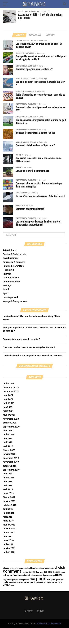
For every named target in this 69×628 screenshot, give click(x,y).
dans (50, 572)
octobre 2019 (9, 466)
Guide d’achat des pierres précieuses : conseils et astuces (32, 355)
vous (12, 585)
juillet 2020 (8, 434)
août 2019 (8, 473)
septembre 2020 (11, 426)
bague (22, 568)
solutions (39, 582)
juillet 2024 (8, 383)
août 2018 (8, 509)
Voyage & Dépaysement (15, 301)
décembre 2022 (11, 391)
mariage (51, 575)
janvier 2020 (9, 454)
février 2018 (9, 524)
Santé (6, 289)
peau (21, 580)
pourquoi (50, 579)
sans (26, 582)
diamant (56, 572)
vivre (60, 582)
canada (41, 568)
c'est (36, 568)
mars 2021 (8, 411)
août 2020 (8, 430)
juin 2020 (7, 438)
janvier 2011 (9, 548)
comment (12, 571)
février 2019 (9, 497)
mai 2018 (7, 517)
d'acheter (39, 572)
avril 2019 (8, 489)
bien (32, 568)
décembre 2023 (11, 387)
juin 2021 (7, 407)
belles (27, 568)
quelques (12, 582)
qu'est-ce (59, 580)
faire (15, 575)
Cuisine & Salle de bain (14, 254)
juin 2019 (7, 481)
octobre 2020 (9, 422)
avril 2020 (8, 446)
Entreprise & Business (14, 262)
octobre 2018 (9, 505)
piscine (26, 580)
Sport (6, 293)
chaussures (49, 568)
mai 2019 (7, 485)
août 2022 (8, 395)
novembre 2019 (11, 462)
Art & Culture (9, 250)
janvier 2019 (9, 501)
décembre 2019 (11, 458)
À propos (29, 611)
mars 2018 (8, 520)
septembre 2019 (11, 469)
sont (46, 582)
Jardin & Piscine (11, 277)
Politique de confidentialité (49, 623)
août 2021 (8, 399)
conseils (25, 572)
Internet (7, 273)
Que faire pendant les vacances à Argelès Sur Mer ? (29, 347)
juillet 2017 (8, 532)
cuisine (32, 572)
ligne (45, 575)
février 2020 (9, 450)
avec (16, 568)
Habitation (8, 269)
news (58, 575)
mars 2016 (8, 540)
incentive (28, 575)
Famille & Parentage (13, 266)
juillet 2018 (8, 513)
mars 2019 (8, 493)
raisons (20, 582)
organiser (7, 579)
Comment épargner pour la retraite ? (21, 339)
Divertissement (10, 258)
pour (40, 578)
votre (6, 585)
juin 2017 (7, 536)
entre (63, 572)
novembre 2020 (11, 419)
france (21, 575)
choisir (60, 567)
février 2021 (9, 415)
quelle (5, 582)
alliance (6, 568)
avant (12, 568)
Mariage (7, 285)
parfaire (15, 580)
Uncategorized (10, 297)
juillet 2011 (8, 544)
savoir (32, 582)
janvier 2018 (9, 528)
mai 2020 (7, 442)
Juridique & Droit (11, 281)
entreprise (7, 575)
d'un (45, 572)
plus (32, 579)
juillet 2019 (8, 477)
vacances (52, 582)
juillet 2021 (8, 403)
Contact (40, 611)
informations (37, 575)
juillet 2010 (8, 552)
